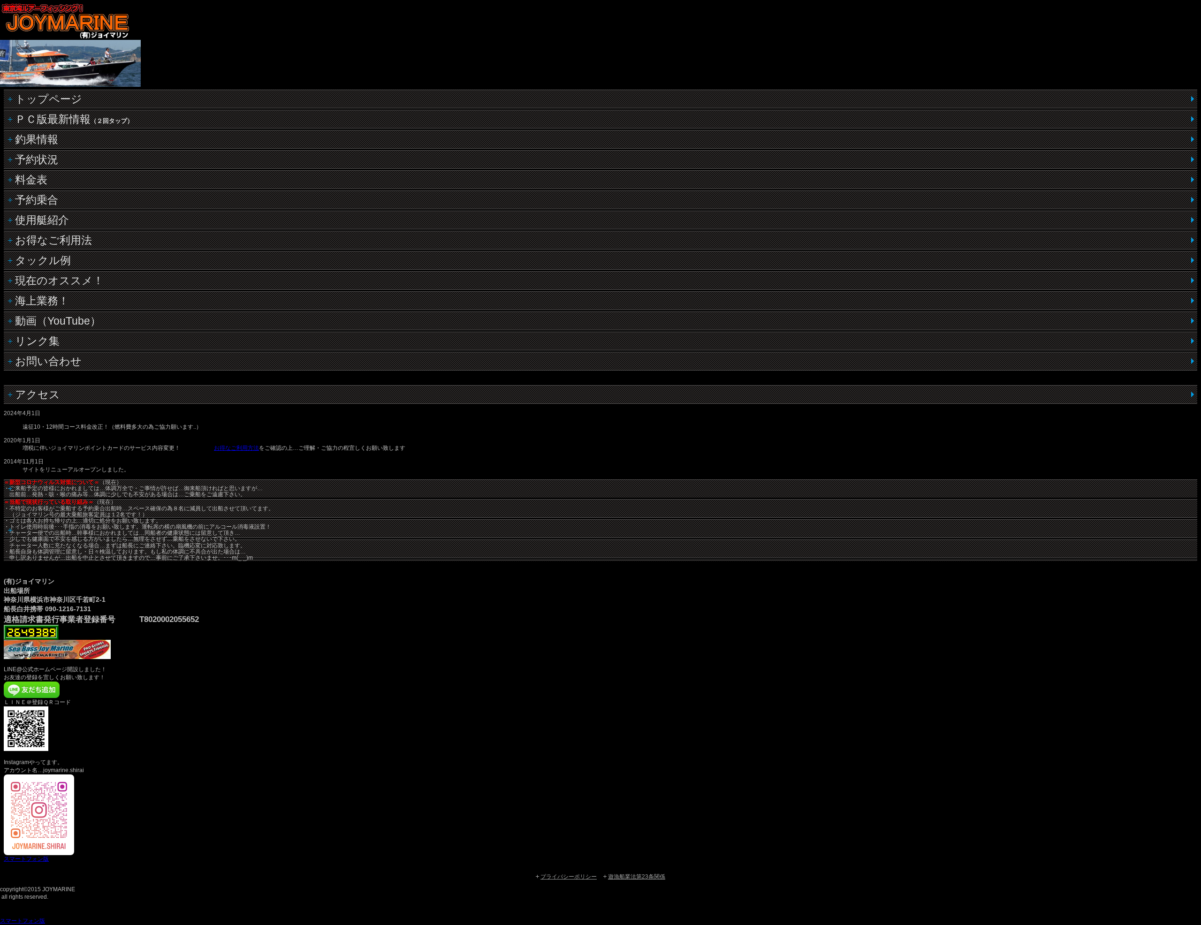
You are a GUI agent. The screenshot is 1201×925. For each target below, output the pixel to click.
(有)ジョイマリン (75, 21)
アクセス (37, 394)
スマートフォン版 (26, 859)
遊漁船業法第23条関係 (636, 876)
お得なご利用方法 (236, 448)
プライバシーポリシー (568, 876)
